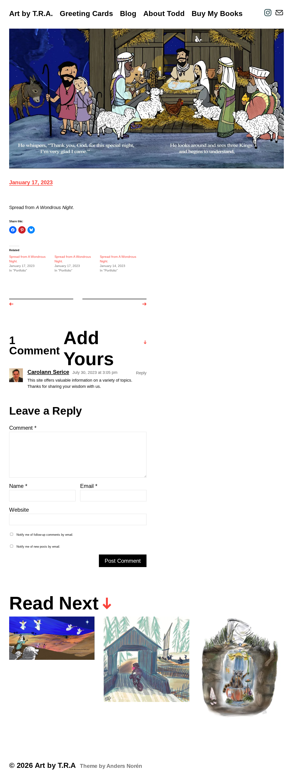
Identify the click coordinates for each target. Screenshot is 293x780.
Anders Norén (124, 766)
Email (88, 486)
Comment (22, 428)
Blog (128, 14)
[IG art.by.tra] (267, 12)
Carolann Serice (48, 372)
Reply (141, 373)
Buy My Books (217, 14)
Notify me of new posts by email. (38, 546)
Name (18, 486)
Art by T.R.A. (31, 14)
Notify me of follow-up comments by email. (44, 534)
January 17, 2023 (31, 183)
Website (19, 510)
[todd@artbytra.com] (279, 12)
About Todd (164, 14)
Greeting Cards (86, 14)
